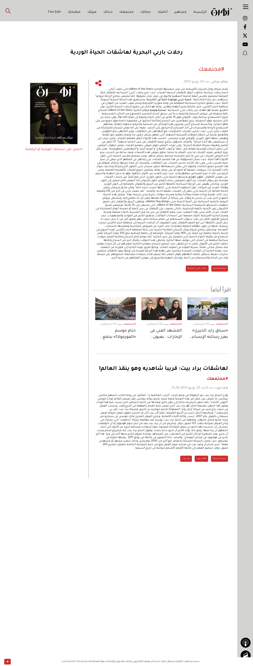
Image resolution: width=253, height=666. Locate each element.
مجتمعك (126, 12)
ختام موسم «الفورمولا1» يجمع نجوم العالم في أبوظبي (119, 334)
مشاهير (180, 12)
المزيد (64, 661)
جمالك (146, 12)
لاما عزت (221, 388)
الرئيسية (200, 12)
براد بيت (186, 458)
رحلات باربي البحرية (197, 268)
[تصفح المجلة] (246, 655)
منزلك (92, 12)
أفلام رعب (201, 458)
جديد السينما (219, 458)
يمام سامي (219, 82)
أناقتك (163, 12)
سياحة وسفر (219, 268)
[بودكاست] (246, 643)
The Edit (54, 12)
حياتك (108, 12)
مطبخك (74, 12)
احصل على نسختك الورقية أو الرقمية (53, 149)
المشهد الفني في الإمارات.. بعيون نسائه (166, 334)
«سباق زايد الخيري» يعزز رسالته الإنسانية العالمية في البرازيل (208, 334)
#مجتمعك (222, 324)
